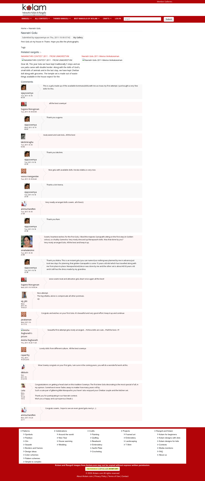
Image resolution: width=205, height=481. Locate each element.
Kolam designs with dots (169, 438)
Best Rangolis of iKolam (84, 18)
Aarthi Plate (97, 448)
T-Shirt (128, 445)
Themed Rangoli (59, 18)
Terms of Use (114, 476)
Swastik (28, 445)
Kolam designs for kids (169, 441)
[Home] (34, 15)
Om (26, 441)
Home (23, 28)
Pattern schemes (32, 458)
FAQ (161, 451)
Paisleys (28, 438)
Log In (118, 18)
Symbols (29, 434)
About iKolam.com (85, 476)
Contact (125, 476)
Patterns (26, 431)
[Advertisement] (100, 9)
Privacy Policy (100, 476)
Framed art (130, 434)
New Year (63, 438)
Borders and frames (34, 448)
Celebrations (61, 431)
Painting (95, 434)
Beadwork (96, 441)
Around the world (66, 434)
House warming (65, 441)
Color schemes (31, 455)
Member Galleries (164, 1)
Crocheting (97, 451)
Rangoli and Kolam (164, 431)
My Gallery (78, 37)
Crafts (104, 18)
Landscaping (131, 441)
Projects (126, 431)
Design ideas (31, 451)
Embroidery (97, 445)
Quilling (95, 438)
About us (163, 455)
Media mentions (166, 448)
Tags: (23, 47)
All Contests (40, 18)
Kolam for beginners (168, 434)
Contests (163, 445)
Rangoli (24, 18)
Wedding (62, 445)
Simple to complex (33, 462)
